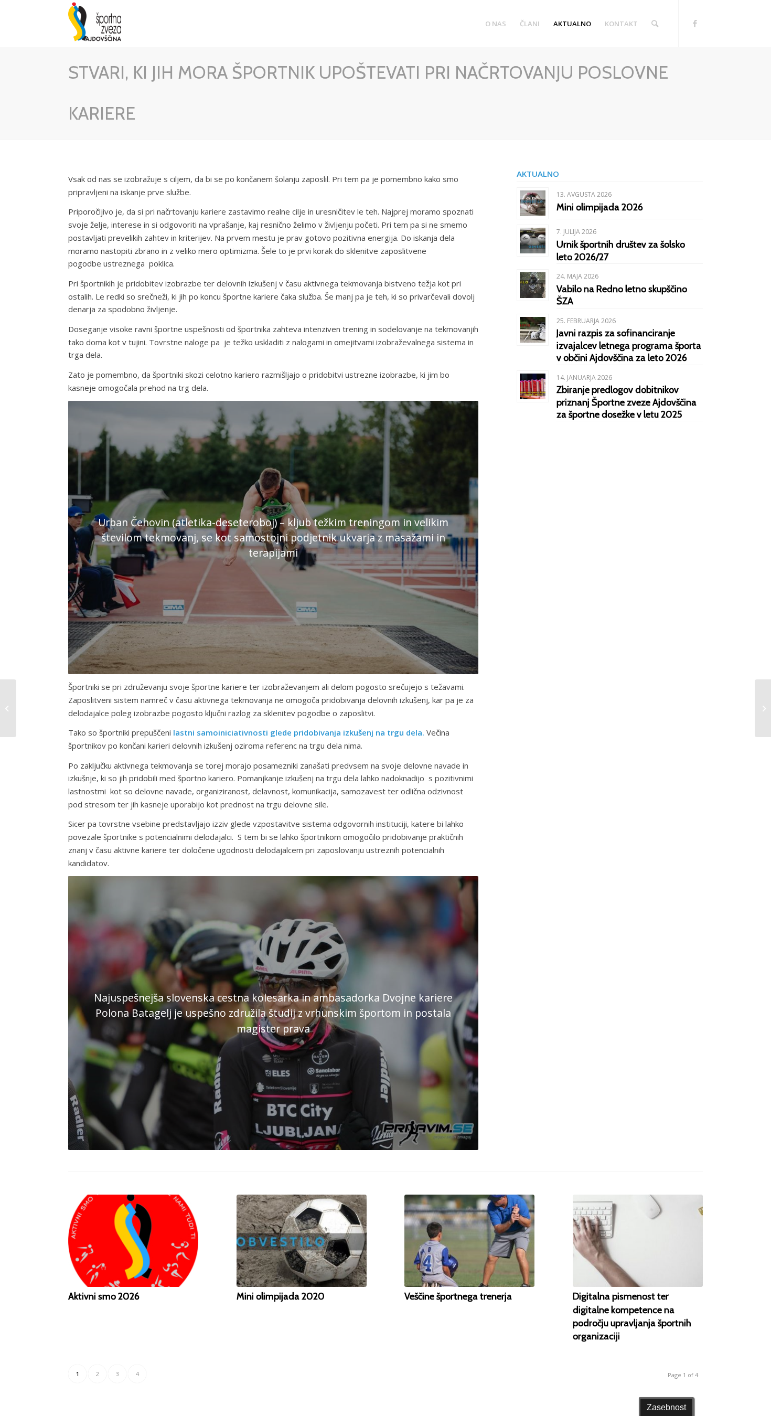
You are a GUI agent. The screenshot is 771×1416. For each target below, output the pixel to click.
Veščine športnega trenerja (458, 1296)
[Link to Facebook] (695, 23)
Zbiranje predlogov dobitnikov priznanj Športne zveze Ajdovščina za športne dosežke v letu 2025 (626, 402)
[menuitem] (495, 23)
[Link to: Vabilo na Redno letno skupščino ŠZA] (532, 285)
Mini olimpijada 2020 (281, 1296)
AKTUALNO (538, 173)
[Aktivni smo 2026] (133, 1241)
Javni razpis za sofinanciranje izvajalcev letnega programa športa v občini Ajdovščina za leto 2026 (628, 345)
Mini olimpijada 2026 (599, 207)
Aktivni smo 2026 (104, 1296)
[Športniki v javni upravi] (8, 708)
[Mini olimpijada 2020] (302, 1241)
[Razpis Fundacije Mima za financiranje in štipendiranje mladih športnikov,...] (763, 708)
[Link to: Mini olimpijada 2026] (532, 203)
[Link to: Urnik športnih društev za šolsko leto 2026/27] (532, 240)
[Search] (655, 23)
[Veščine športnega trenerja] (469, 1241)
